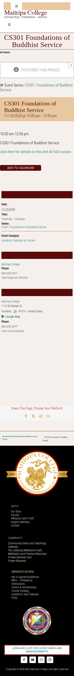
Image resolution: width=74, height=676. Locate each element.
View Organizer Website (14, 277)
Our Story (16, 511)
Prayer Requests (17, 560)
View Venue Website (12, 331)
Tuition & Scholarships (24, 587)
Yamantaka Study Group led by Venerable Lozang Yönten (19, 437)
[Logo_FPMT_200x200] (37, 607)
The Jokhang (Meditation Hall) (25, 550)
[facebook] (24, 659)
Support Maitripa (20, 522)
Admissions (18, 583)
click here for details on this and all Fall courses (35, 151)
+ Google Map (12, 316)
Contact (15, 525)
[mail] (41, 659)
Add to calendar (20, 167)
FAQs (14, 597)
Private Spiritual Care (19, 557)
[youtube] (32, 659)
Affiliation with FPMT (22, 518)
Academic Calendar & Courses (18, 240)
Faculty (15, 515)
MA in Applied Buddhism (25, 577)
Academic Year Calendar (25, 594)
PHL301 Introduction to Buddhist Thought (55, 439)
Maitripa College (10, 264)
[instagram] (50, 659)
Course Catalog (20, 590)
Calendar (13, 546)
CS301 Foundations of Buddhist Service (23, 227)
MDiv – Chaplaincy (22, 580)
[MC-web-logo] (26, 12)
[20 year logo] (37, 451)
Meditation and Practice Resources (27, 553)
